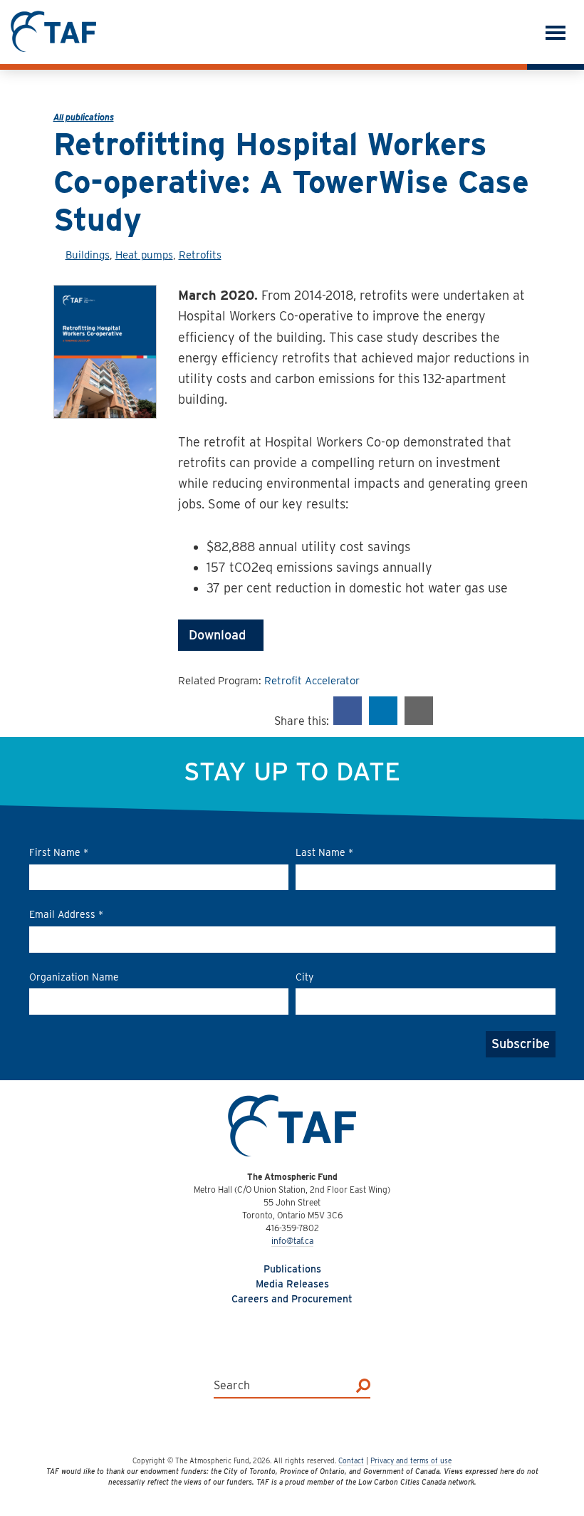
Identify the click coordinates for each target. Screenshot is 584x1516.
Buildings (88, 255)
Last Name (324, 852)
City (304, 977)
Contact (351, 1460)
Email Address (66, 914)
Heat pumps (144, 255)
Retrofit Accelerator (312, 680)
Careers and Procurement (292, 1299)
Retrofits (200, 255)
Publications (292, 1269)
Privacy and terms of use (411, 1460)
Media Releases (292, 1284)
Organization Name (74, 977)
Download (221, 634)
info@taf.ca (292, 1240)
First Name (58, 852)
